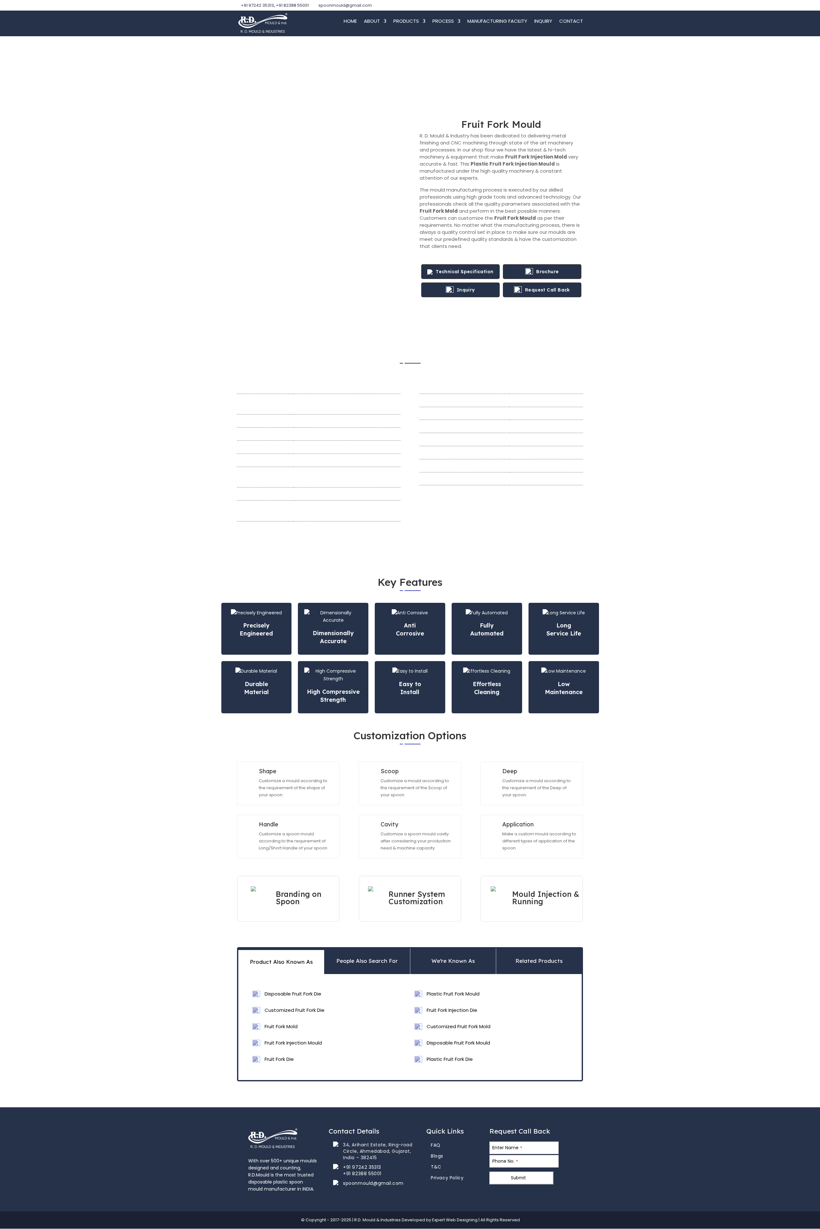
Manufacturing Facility (497, 21)
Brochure (547, 271)
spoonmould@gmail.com (373, 1183)
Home (350, 21)
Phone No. (505, 1161)
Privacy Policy (447, 1178)
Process (443, 21)
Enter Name (507, 1147)
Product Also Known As (281, 961)
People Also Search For (367, 960)
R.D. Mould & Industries (378, 1220)
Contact (571, 21)
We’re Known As (453, 960)
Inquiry (543, 21)
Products (406, 21)
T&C (436, 1167)
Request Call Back (547, 290)
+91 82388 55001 (292, 5)
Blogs (437, 1156)
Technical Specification (464, 271)
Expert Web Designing (455, 1220)
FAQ (435, 1145)
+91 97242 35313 (257, 5)
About (372, 21)
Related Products (538, 960)
